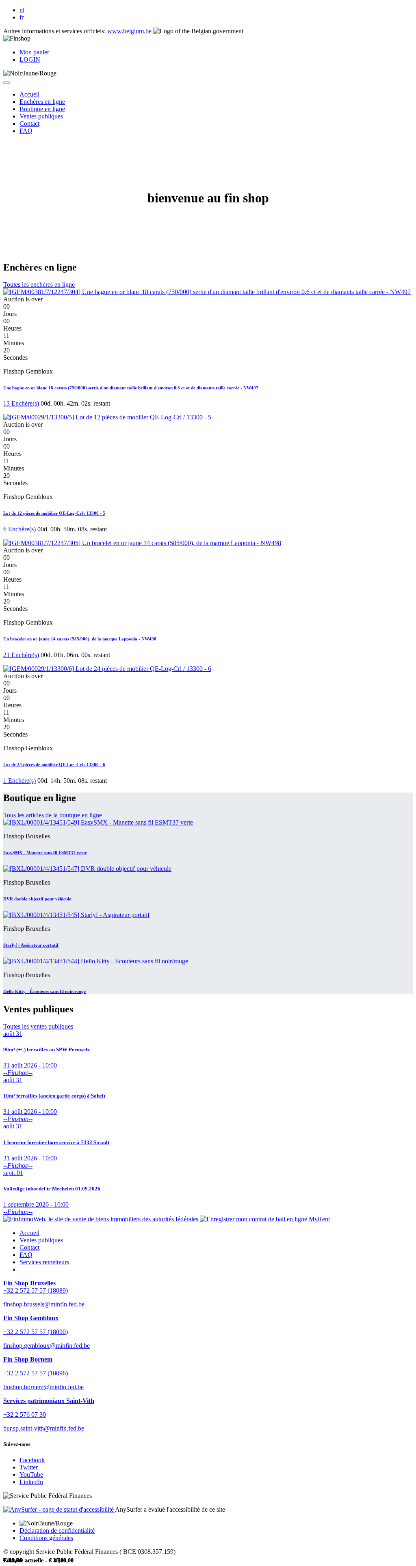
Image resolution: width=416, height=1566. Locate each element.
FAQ (26, 1254)
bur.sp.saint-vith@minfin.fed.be (43, 1428)
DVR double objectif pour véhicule (37, 898)
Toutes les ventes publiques (38, 1026)
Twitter (29, 1467)
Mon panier (34, 52)
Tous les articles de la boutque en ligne (52, 815)
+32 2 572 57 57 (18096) (35, 1373)
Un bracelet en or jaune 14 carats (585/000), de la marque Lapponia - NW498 (79, 638)
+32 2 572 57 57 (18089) (35, 1290)
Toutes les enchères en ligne (39, 284)
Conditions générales (46, 1537)
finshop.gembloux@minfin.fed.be (46, 1345)
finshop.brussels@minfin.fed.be (43, 1304)
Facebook (32, 1459)
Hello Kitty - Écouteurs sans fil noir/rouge (44, 991)
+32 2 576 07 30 (24, 1414)
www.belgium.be (129, 31)
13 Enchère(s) (21, 403)
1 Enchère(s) (19, 780)
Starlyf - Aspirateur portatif (30, 945)
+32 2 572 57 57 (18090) (35, 1331)
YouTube (31, 1474)
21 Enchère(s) (21, 654)
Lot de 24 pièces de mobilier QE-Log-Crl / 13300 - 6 (54, 764)
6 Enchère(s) (19, 529)
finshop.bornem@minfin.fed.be (43, 1386)
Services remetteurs (44, 1262)
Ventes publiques (41, 1240)
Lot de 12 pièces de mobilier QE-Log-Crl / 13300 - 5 (54, 513)
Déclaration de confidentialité (57, 1530)
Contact (29, 1247)
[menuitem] (29, 94)
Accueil (29, 1232)
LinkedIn (31, 1481)
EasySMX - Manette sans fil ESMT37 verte (45, 852)
